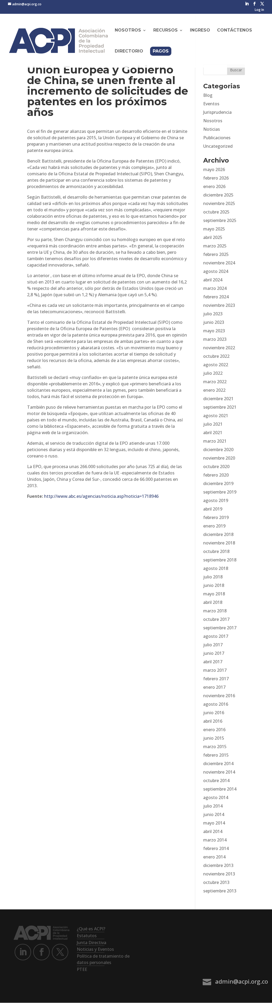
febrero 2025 (216, 254)
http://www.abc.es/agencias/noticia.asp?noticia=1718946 (101, 496)
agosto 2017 (215, 636)
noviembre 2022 (219, 348)
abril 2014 (212, 831)
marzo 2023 (215, 339)
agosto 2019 (215, 500)
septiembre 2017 (219, 628)
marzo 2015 (215, 746)
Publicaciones (217, 138)
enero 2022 (214, 390)
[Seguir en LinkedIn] (23, 952)
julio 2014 (213, 806)
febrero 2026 (216, 178)
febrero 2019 (216, 517)
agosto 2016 (215, 704)
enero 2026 (214, 186)
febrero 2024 (216, 297)
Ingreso (200, 30)
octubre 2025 (216, 212)
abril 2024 (212, 280)
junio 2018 (213, 585)
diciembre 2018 (218, 534)
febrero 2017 (216, 679)
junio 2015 (213, 738)
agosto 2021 (215, 415)
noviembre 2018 (219, 543)
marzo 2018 (215, 611)
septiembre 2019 (219, 492)
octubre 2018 (216, 551)
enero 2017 (214, 687)
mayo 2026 (214, 169)
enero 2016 (214, 729)
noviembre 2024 (219, 263)
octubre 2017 (216, 619)
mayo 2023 (214, 331)
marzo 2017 (215, 670)
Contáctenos (234, 30)
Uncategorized (218, 146)
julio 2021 (213, 424)
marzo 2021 (215, 441)
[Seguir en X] (60, 952)
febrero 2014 (216, 848)
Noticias (211, 129)
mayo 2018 (214, 594)
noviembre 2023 (219, 305)
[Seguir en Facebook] (41, 952)
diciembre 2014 (218, 763)
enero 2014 (214, 857)
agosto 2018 (215, 568)
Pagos (161, 51)
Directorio (129, 51)
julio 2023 (213, 314)
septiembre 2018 (219, 560)
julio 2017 (213, 645)
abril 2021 (212, 432)
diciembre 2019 (218, 483)
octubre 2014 (216, 780)
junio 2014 (213, 814)
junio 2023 (213, 322)
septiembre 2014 (219, 789)
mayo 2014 (214, 823)
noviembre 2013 (219, 874)
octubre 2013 (216, 882)
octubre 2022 (216, 356)
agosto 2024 (215, 271)
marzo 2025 (215, 246)
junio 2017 (213, 653)
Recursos (165, 30)
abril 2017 (212, 662)
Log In (259, 10)
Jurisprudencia (217, 112)
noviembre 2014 (219, 772)
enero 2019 (214, 526)
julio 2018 (213, 577)
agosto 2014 (215, 797)
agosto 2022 (215, 365)
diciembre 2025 (218, 195)
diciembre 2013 (218, 865)
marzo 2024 (215, 288)
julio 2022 (213, 373)
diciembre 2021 (218, 399)
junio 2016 (213, 713)
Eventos (211, 104)
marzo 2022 (215, 382)
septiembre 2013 (219, 891)
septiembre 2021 (219, 407)
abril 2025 (212, 237)
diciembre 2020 (218, 449)
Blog (207, 95)
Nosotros (212, 121)
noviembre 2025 (219, 203)
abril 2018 (212, 602)
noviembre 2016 (219, 696)
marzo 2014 (215, 840)
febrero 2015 (216, 755)
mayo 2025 (214, 229)
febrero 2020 (216, 475)
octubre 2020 (216, 466)
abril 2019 (212, 509)
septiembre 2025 (219, 220)
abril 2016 (212, 721)
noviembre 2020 (219, 458)
